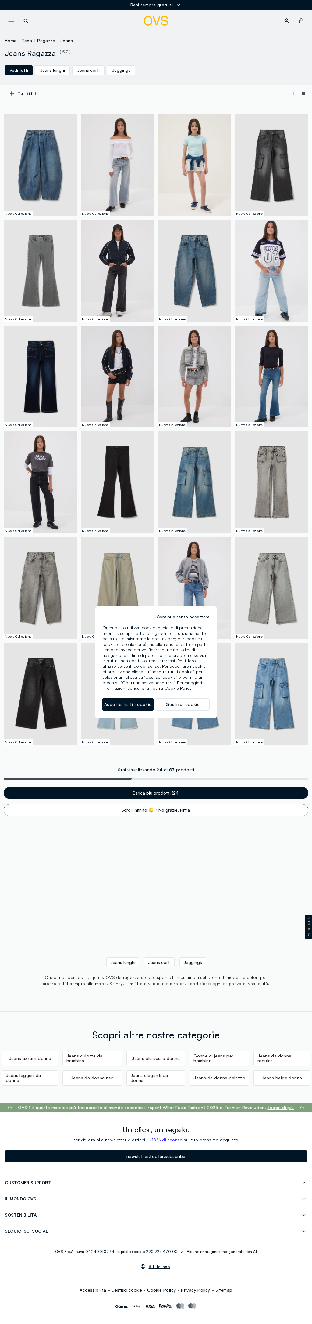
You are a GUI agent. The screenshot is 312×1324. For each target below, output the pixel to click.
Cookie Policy (161, 1290)
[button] (308, 927)
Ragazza (46, 40)
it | (159, 1266)
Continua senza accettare (183, 616)
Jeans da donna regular (274, 1058)
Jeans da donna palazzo (219, 1077)
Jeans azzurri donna (30, 1058)
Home (11, 40)
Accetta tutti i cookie (128, 704)
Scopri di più (280, 1107)
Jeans (66, 40)
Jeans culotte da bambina (84, 1058)
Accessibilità (93, 1290)
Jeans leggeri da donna (23, 1078)
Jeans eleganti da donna (149, 1078)
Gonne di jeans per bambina (213, 1058)
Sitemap (223, 1290)
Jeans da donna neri (92, 1077)
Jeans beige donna (282, 1077)
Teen (27, 40)
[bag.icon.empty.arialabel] (301, 21)
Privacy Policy (195, 1290)
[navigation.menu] (11, 21)
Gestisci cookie (126, 1290)
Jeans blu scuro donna (156, 1058)
